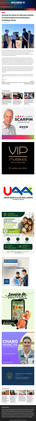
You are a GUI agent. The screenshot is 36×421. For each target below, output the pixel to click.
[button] (1, 9)
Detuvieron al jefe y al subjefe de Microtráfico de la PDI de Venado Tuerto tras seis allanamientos (17, 411)
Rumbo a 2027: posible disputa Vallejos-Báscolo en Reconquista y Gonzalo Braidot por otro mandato (18, 409)
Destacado (5, 79)
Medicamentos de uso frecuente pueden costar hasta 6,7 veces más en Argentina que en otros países (18, 414)
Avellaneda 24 (18, 2)
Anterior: (10, 82)
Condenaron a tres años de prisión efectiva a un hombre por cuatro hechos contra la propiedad (17, 416)
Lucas (2, 22)
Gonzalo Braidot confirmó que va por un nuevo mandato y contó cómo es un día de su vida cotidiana (22, 398)
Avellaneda (3, 12)
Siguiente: (26, 82)
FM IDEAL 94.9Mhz (31, 9)
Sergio (19, 401)
